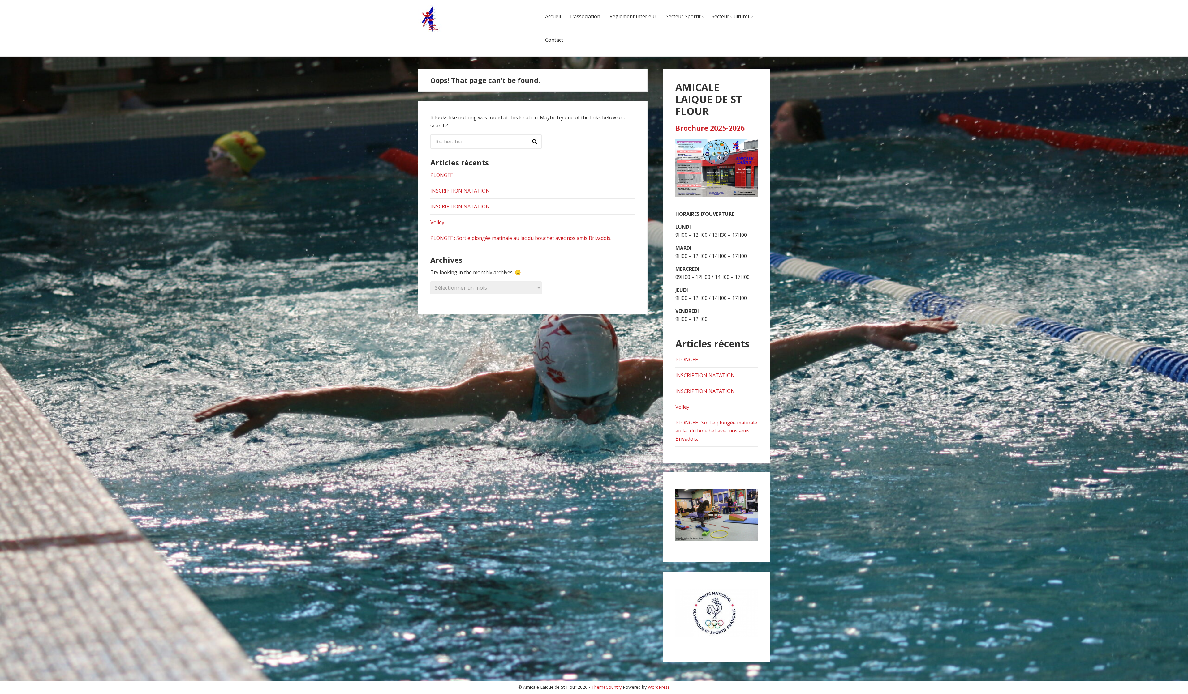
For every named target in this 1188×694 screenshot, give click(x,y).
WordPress (659, 687)
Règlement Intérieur (632, 16)
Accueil (553, 16)
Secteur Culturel (730, 16)
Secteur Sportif (683, 16)
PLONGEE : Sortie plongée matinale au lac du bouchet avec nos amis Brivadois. (520, 238)
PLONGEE (441, 175)
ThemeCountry (607, 687)
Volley (437, 222)
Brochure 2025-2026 (710, 128)
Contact (554, 39)
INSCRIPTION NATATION (460, 190)
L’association (585, 16)
